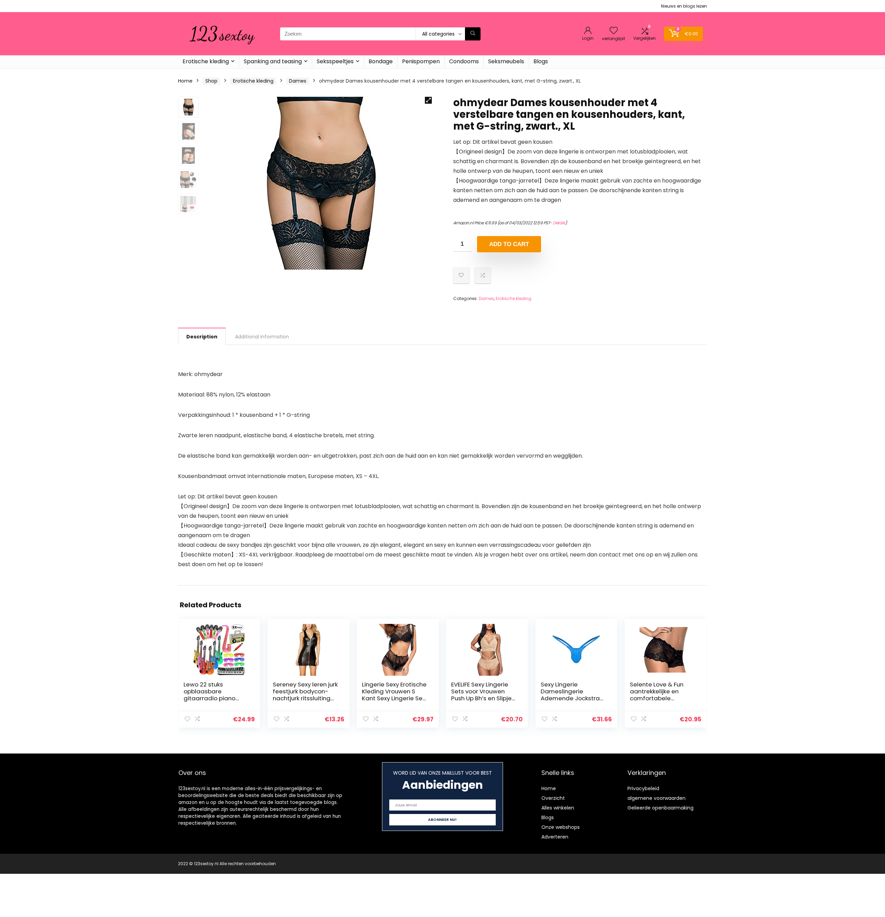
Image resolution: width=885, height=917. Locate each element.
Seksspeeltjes (335, 61)
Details (559, 223)
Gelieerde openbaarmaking (660, 807)
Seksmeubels (506, 61)
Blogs (540, 61)
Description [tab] (201, 336)
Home (185, 80)
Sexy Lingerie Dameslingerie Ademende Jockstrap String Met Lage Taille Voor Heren (572, 698)
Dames (297, 80)
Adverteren (554, 836)
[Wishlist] (613, 31)
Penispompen (421, 61)
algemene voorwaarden (656, 798)
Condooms (464, 61)
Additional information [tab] (262, 336)
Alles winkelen (557, 807)
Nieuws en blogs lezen (684, 6)
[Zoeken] (473, 33)
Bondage (381, 61)
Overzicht (553, 798)
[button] (428, 100)
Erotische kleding (206, 61)
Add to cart (509, 244)
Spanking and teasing (273, 61)
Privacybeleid (643, 788)
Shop (211, 80)
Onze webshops (560, 827)
